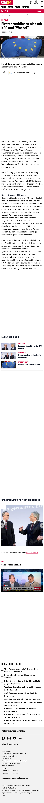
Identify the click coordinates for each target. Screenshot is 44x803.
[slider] (12, 588)
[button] (22, 580)
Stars (17, 7)
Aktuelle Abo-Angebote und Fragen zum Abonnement (21, 790)
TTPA (3, 795)
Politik (5, 11)
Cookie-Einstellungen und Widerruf (14, 761)
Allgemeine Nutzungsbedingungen (14, 753)
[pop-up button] (36, 588)
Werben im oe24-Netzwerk (11, 763)
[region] (22, 526)
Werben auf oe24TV (9, 766)
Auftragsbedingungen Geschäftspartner (16, 785)
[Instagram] (9, 738)
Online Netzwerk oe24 (10, 744)
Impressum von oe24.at (10, 770)
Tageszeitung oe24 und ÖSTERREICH (15, 778)
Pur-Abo (4, 768)
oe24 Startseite (7, 751)
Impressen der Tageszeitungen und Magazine (17, 793)
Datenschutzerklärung (9, 756)
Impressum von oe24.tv (10, 773)
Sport (10, 7)
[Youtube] (14, 738)
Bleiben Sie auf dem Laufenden (13, 731)
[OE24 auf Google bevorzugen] (34, 73)
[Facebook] (3, 738)
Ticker (3, 7)
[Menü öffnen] (42, 7)
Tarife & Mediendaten (9, 788)
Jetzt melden (32, 552)
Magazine (25, 7)
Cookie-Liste (6, 758)
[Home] (2, 15)
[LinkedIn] (20, 738)
